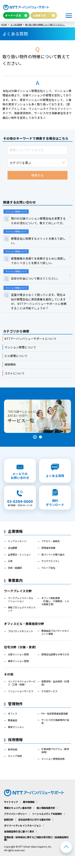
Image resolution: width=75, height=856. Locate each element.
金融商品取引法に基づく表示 (19, 831)
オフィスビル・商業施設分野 (24, 623)
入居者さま (39, 15)
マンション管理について (20, 347)
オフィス (12, 713)
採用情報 (15, 739)
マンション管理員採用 (52, 758)
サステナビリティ (50, 561)
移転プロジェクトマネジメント (22, 609)
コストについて (14, 373)
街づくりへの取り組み (52, 554)
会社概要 (12, 547)
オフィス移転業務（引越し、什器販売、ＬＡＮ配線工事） (55, 601)
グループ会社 (48, 567)
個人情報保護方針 (46, 808)
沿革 (10, 561)
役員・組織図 (15, 567)
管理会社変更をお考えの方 (55, 654)
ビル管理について (16, 356)
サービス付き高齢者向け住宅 (55, 721)
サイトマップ (11, 802)
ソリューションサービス (20, 691)
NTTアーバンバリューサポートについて (30, 338)
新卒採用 (12, 749)
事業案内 (15, 580)
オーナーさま (13, 15)
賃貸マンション (16, 727)
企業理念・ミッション (19, 554)
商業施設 (12, 720)
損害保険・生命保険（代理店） (55, 683)
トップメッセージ (17, 541)
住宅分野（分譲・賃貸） (21, 647)
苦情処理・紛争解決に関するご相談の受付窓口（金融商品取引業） (36, 838)
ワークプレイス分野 (18, 591)
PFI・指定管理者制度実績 (54, 713)
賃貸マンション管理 (18, 661)
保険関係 (10, 364)
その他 (8, 674)
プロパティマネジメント (20, 631)
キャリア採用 (15, 756)
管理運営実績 (48, 547)
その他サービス (49, 691)
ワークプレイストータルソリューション (20, 600)
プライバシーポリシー (15, 814)
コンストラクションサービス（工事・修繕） (22, 683)
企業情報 (15, 531)
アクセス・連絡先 (50, 541)
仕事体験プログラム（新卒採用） (55, 751)
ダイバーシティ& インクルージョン (22, 825)
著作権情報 (28, 802)
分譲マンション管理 (18, 654)
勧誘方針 (8, 819)
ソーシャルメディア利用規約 (47, 814)
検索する (37, 175)
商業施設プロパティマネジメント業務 (55, 632)
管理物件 (15, 703)
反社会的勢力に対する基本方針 (34, 819)
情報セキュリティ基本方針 (18, 808)
